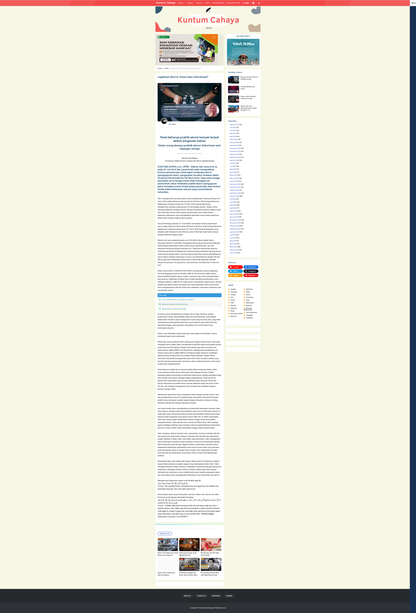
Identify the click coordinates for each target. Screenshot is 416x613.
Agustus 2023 (234, 232)
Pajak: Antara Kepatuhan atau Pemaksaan (166, 574)
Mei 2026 (233, 133)
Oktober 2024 (234, 190)
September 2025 (235, 157)
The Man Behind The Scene (247, 88)
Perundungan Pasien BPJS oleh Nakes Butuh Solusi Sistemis (210, 575)
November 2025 (235, 151)
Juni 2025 (233, 166)
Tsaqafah (249, 318)
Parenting (249, 297)
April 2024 (233, 208)
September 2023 (235, 229)
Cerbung (234, 292)
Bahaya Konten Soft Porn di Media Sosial (249, 78)
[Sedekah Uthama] (186, 49)
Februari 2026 (234, 142)
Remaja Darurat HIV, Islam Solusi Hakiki (174, 309)
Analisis (233, 289)
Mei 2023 (233, 241)
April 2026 (233, 136)
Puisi (247, 300)
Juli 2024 (233, 199)
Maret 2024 (233, 211)
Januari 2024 (234, 217)
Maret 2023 (233, 247)
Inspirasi (234, 308)
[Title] (208, 19)
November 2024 (235, 187)
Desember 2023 (235, 220)
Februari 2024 (234, 214)
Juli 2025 (233, 163)
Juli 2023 (233, 235)
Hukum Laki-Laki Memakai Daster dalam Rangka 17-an (248, 108)
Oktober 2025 (234, 154)
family (233, 300)
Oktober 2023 (234, 226)
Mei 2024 (233, 205)
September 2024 (235, 193)
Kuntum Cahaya (207, 608)
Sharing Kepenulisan (248, 309)
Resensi (249, 305)
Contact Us (201, 596)
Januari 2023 (234, 253)
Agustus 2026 (234, 124)
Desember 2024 (235, 184)
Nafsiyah (249, 289)
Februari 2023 (234, 250)
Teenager (249, 315)
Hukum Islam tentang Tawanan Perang (247, 97)
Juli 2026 (233, 127)
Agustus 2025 (234, 160)
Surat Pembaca (251, 312)
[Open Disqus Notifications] (247, 3)
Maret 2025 (233, 175)
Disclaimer (216, 596)
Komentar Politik (236, 314)
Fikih (232, 303)
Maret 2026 (233, 139)
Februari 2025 (234, 178)
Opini (162, 89)
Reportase (250, 303)
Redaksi (229, 596)
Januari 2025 (234, 181)
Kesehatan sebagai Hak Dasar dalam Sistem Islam (188, 574)
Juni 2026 (233, 130)
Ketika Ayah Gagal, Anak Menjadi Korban (175, 304)
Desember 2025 (235, 148)
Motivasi (234, 316)
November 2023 (235, 223)
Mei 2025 (233, 169)
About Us (187, 596)
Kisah (232, 311)
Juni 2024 (233, 202)
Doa (232, 297)
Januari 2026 (234, 145)
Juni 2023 (233, 238)
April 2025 (233, 172)
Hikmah (233, 305)
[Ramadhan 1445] (243, 52)
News (248, 292)
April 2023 (233, 244)
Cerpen (233, 295)
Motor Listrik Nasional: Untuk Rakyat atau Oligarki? (178, 299)
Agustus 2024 (234, 196)
